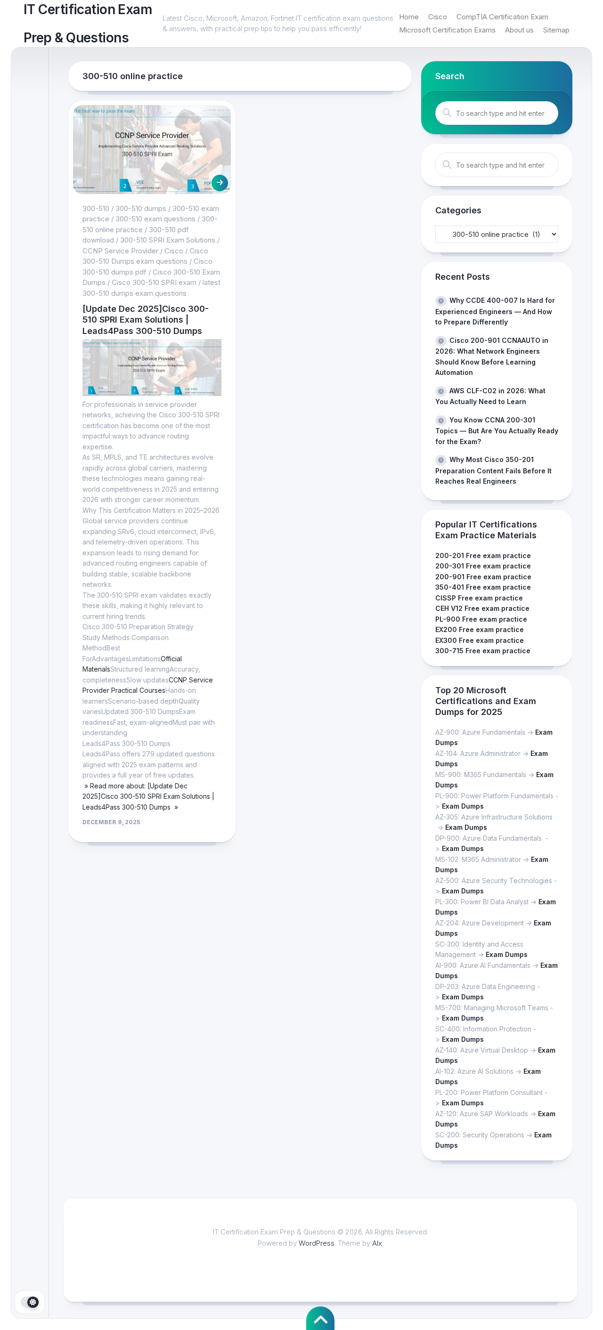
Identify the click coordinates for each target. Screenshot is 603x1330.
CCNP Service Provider (120, 250)
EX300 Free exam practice (479, 640)
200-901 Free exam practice (483, 577)
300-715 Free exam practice (482, 651)
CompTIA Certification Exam (502, 16)
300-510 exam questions (155, 218)
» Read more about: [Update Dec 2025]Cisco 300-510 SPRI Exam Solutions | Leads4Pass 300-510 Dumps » (148, 796)
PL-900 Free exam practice (481, 619)
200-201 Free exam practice (483, 555)
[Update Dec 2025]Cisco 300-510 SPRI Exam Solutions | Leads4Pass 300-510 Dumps (145, 320)
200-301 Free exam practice (483, 566)
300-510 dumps (140, 208)
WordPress (316, 1243)
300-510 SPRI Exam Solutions (167, 239)
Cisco (437, 16)
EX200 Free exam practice (479, 629)
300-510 (95, 208)
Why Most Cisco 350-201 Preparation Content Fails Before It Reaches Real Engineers (493, 470)
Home (409, 16)
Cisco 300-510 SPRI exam (154, 282)
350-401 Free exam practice (483, 587)
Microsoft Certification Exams (447, 29)
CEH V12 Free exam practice (482, 608)
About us (519, 29)
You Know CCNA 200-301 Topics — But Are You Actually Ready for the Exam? (496, 431)
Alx (377, 1243)
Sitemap (556, 29)
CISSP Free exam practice (479, 598)
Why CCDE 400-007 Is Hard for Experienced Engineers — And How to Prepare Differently (495, 311)
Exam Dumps (463, 806)
